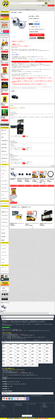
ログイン (38, 5)
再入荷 (2, 137)
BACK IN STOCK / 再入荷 (18, 405)
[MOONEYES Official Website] (5, 14)
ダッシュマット (3, 170)
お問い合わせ (44, 405)
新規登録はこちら (44, 5)
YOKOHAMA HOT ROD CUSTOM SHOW (5, 140)
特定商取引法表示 (4, 290)
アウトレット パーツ (4, 271)
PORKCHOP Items (4, 158)
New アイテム (3, 133)
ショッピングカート (4, 406)
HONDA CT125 (3, 151)
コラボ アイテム (3, 161)
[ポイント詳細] (5, 16)
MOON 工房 (3, 233)
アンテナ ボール (3, 198)
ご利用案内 (3, 288)
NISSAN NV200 (3, 144)
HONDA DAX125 (4, 147)
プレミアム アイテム (4, 154)
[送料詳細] (5, 17)
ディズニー (3, 262)
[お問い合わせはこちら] (5, 19)
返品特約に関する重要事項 (34, 31)
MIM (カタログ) (3, 130)
